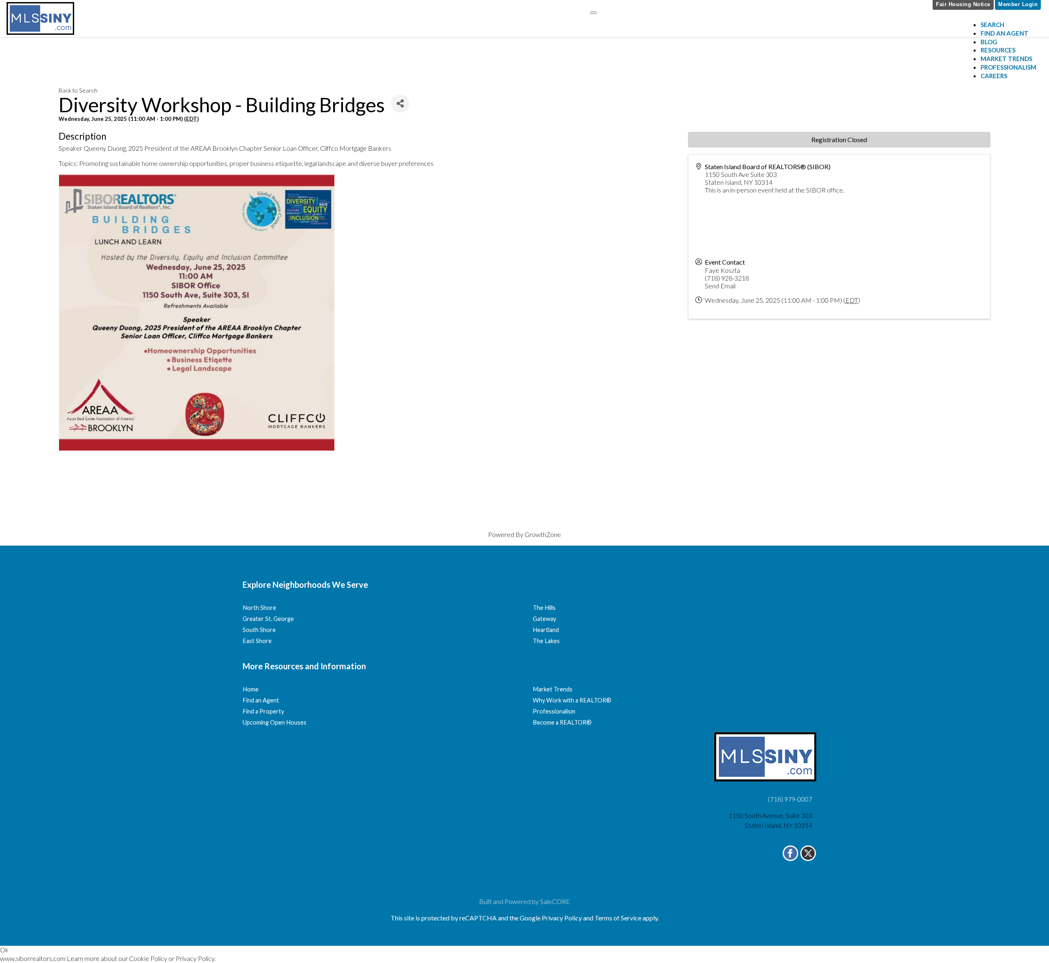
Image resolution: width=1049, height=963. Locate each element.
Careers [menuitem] (994, 75)
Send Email (720, 286)
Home (251, 689)
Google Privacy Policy (551, 918)
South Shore (259, 629)
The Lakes (546, 640)
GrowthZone (542, 534)
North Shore (259, 607)
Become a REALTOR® (562, 722)
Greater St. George (268, 618)
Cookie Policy (148, 958)
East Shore (257, 640)
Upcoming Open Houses (275, 722)
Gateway (544, 618)
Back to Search (78, 90)
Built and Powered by (524, 901)
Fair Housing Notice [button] (963, 4)
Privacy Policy (195, 958)
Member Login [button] (1018, 4)
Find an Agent (261, 700)
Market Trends (552, 689)
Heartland (546, 629)
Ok (4, 950)
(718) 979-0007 (790, 799)
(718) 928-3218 (727, 278)
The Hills (544, 607)
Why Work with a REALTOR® (572, 700)
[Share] (400, 103)
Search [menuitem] (992, 24)
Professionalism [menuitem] (1008, 67)
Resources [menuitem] (998, 50)
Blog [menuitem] (989, 41)
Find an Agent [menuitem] (1005, 33)
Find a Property (263, 711)
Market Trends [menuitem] (1006, 58)
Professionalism (554, 711)
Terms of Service (618, 918)
